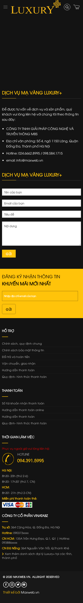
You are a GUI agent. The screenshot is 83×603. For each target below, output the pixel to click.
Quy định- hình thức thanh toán (24, 376)
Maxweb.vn (21, 576)
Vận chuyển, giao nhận (18, 363)
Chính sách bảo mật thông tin (23, 350)
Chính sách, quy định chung (22, 343)
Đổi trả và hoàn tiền (16, 357)
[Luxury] (36, 7)
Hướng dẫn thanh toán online (23, 410)
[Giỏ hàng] (77, 7)
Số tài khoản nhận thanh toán (23, 403)
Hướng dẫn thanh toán (18, 370)
